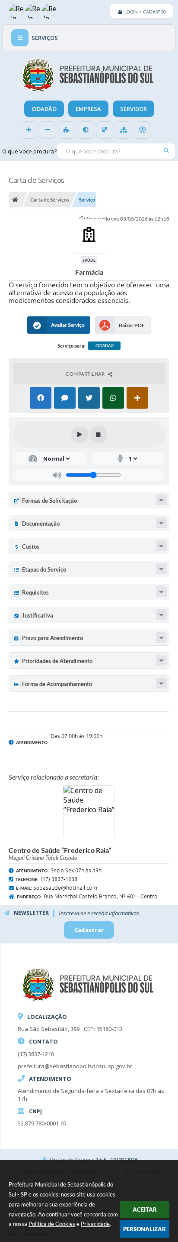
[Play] (80, 434)
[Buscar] (166, 150)
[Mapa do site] (123, 130)
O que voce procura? (29, 151)
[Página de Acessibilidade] (142, 130)
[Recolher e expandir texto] (161, 499)
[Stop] (98, 434)
